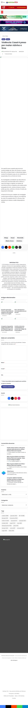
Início (3, 36)
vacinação (20, 528)
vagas (4, 530)
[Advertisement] (14, 219)
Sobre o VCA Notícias (19, 695)
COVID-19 (5, 520)
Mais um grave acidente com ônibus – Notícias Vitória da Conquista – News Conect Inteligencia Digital (16, 458)
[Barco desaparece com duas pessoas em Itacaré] (21, 304)
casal (12, 237)
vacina (12, 528)
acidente (5, 515)
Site (2, 375)
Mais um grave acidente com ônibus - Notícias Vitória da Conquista (16, 464)
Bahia (7, 36)
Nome (3, 362)
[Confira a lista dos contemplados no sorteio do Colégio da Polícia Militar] (21, 321)
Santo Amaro (10, 241)
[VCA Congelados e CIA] (14, 7)
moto (19, 523)
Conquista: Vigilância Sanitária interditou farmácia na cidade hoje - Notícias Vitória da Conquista (15, 479)
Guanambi (14, 520)
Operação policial (6, 525)
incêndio (5, 523)
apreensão (13, 515)
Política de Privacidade (9, 695)
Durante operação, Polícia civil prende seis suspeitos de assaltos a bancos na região (7, 312)
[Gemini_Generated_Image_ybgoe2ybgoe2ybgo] (14, 16)
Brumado (5, 518)
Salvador (5, 528)
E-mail (3, 368)
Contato (14, 698)
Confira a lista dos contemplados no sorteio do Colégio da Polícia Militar (20, 328)
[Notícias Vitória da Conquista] (12, 2)
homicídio (20, 237)
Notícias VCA (14, 51)
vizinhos (19, 241)
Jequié (12, 523)
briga (6, 237)
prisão (15, 525)
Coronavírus (14, 518)
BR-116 (21, 515)
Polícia (8, 39)
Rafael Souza (10, 471)
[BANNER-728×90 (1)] (14, 22)
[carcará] (14, 28)
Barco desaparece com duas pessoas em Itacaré (20, 311)
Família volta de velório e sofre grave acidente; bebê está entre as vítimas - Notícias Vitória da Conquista (16, 449)
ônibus (11, 530)
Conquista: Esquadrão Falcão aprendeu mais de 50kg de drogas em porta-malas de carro (7, 328)
